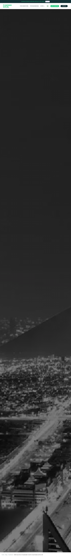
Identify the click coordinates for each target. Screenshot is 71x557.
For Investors (24, 6)
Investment (10, 554)
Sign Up (47, 1)
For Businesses (34, 6)
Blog (6, 554)
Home (3, 554)
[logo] (7, 6)
